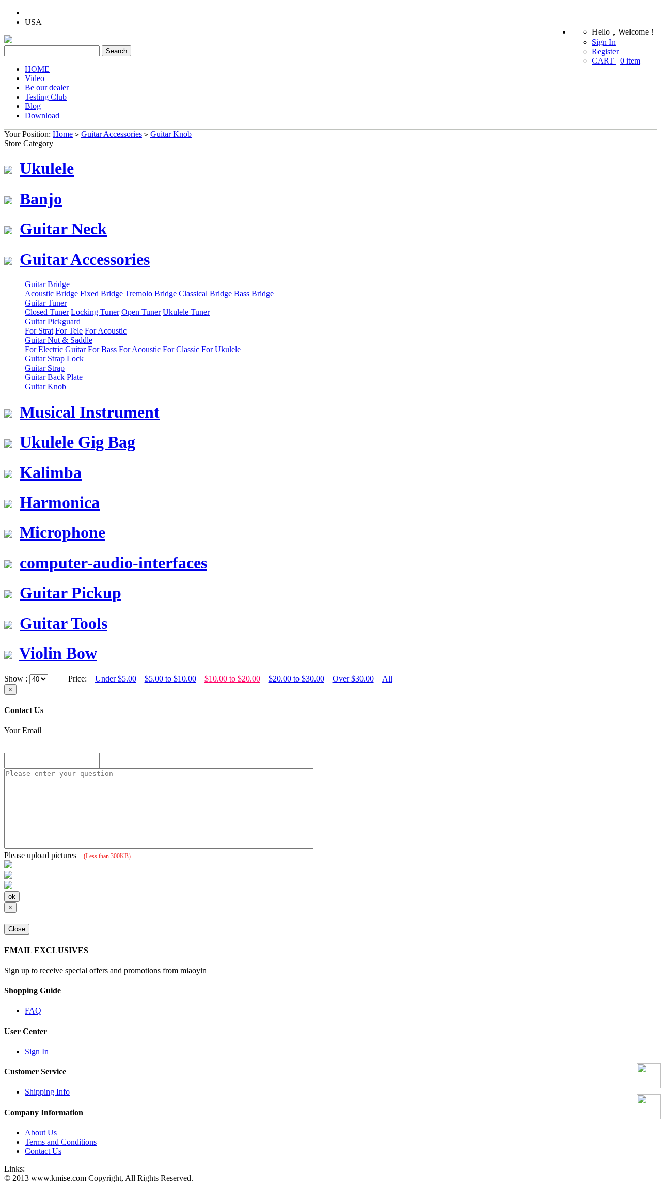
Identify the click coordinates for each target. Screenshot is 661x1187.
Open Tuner (141, 312)
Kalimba (51, 472)
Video (34, 78)
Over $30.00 (353, 678)
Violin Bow (58, 653)
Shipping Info (47, 1091)
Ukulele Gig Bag (77, 442)
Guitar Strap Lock (54, 358)
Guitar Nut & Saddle (58, 340)
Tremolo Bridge (151, 293)
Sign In (604, 42)
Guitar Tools (63, 623)
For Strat (39, 330)
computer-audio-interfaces (113, 562)
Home (63, 134)
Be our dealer (47, 87)
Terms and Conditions (61, 1141)
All (387, 678)
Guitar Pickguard (53, 321)
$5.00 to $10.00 (170, 678)
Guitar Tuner (46, 302)
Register (605, 51)
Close (16, 929)
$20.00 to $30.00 (296, 678)
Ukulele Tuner (186, 312)
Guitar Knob (171, 134)
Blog (33, 106)
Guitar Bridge (47, 284)
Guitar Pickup (70, 592)
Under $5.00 (115, 678)
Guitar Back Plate (54, 377)
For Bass (102, 349)
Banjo (41, 198)
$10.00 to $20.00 (232, 678)
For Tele (69, 330)
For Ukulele (221, 349)
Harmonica (60, 502)
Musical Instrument (90, 412)
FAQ (33, 1010)
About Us (41, 1132)
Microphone (62, 532)
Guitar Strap (45, 367)
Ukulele (47, 168)
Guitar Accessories (111, 134)
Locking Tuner (95, 312)
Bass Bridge (254, 293)
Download (42, 115)
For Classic (181, 349)
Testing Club (46, 96)
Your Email (22, 730)
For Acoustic (106, 330)
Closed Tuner (47, 312)
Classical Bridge (205, 293)
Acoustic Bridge (51, 293)
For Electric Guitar (55, 349)
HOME (37, 69)
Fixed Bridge (101, 293)
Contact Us (43, 1151)
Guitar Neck (63, 228)
